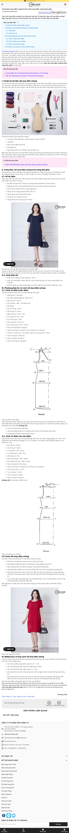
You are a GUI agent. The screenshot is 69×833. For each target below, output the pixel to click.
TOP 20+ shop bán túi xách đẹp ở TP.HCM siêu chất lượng (24, 76)
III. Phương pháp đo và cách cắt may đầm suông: (20, 36)
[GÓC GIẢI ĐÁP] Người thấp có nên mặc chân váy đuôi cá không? (26, 164)
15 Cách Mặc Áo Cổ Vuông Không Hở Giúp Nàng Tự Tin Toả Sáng (26, 73)
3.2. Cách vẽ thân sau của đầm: (16, 41)
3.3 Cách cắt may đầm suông (15, 44)
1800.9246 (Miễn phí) (11, 734)
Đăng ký (58, 824)
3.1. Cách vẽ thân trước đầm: (15, 38)
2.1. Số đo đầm (11, 30)
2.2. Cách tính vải (11, 33)
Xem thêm (22, 731)
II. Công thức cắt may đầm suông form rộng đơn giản (21, 28)
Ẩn (18, 22)
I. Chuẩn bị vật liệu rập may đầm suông (17, 25)
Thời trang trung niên (8, 51)
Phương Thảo (62, 694)
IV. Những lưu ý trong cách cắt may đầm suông (19, 47)
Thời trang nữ (7, 696)
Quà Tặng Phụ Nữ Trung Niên (23, 696)
